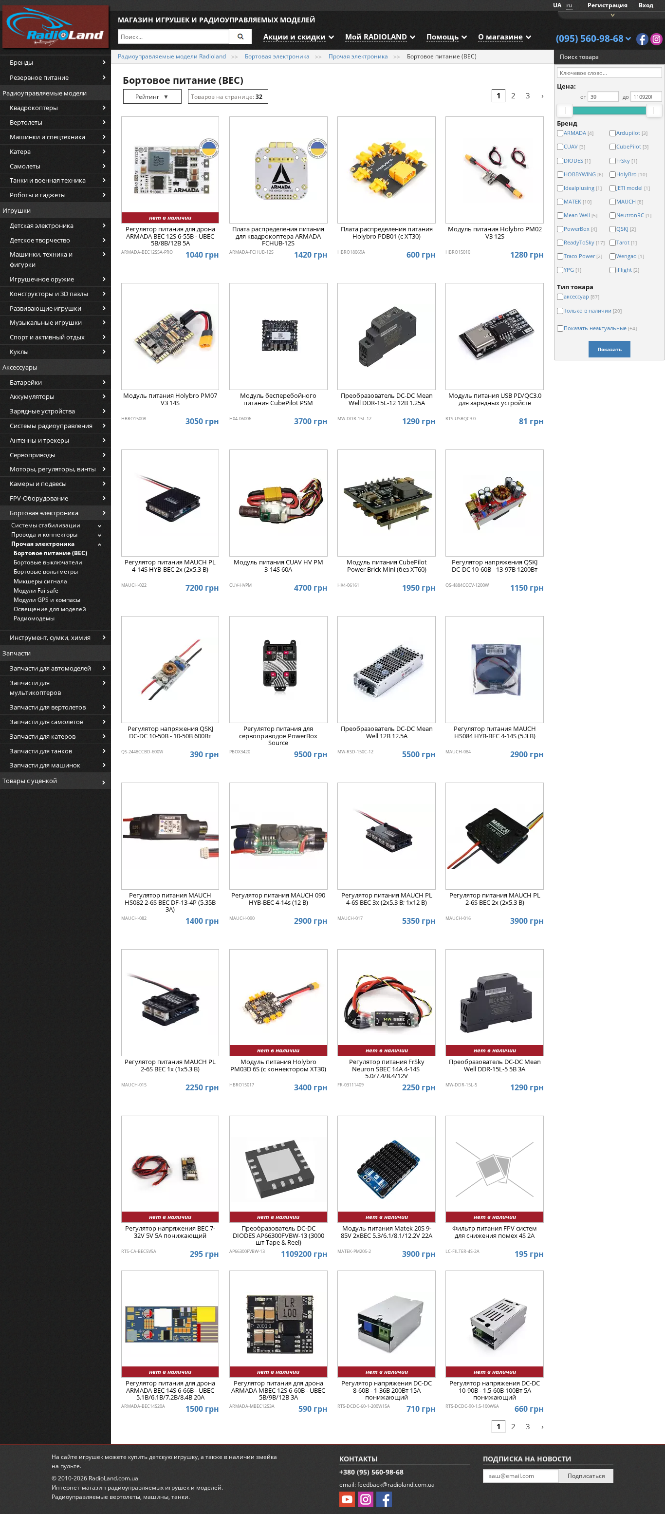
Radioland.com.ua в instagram (656, 39)
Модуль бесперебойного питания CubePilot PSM (278, 399)
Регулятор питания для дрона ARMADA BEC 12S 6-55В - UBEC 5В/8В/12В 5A (170, 236)
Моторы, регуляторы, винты (53, 469)
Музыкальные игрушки (46, 322)
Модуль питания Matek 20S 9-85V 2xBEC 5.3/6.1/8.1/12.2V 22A (386, 1232)
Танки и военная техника (48, 180)
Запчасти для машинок (45, 765)
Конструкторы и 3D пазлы (49, 293)
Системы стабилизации (45, 525)
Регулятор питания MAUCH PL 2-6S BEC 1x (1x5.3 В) (170, 1065)
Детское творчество (40, 240)
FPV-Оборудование (39, 498)
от (583, 96)
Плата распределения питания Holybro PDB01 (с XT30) (387, 232)
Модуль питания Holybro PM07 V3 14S (170, 399)
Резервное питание (39, 77)
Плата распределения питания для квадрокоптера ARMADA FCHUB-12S (278, 236)
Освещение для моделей (50, 609)
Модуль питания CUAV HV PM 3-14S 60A (278, 566)
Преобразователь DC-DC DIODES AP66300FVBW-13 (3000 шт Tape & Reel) (278, 1236)
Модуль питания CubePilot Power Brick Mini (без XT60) (387, 566)
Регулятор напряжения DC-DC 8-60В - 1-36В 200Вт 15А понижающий (386, 1391)
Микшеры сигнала (40, 581)
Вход (646, 5)
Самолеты (25, 166)
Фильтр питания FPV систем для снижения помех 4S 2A (494, 1232)
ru (569, 5)
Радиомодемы (34, 618)
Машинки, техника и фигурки (41, 259)
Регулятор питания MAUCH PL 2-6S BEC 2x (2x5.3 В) (494, 899)
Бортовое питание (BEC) (50, 553)
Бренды (21, 62)
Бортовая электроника (44, 512)
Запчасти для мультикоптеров (35, 687)
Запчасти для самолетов (46, 721)
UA (557, 5)
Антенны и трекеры (39, 440)
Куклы (19, 351)
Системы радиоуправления (51, 425)
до (626, 96)
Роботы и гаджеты (38, 194)
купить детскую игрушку (163, 1457)
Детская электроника (42, 225)
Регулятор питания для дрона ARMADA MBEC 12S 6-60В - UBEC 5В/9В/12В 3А (278, 1391)
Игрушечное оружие (42, 279)
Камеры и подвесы (38, 483)
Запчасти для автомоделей (50, 668)
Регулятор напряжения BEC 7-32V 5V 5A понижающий (170, 1232)
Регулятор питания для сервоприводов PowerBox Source (278, 736)
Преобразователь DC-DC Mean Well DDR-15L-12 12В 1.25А (387, 399)
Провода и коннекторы (44, 534)
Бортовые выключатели (48, 562)
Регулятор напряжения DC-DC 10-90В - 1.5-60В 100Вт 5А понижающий (494, 1391)
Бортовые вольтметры (46, 571)
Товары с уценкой (29, 780)
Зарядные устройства (42, 411)
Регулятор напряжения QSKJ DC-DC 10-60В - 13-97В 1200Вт (494, 566)
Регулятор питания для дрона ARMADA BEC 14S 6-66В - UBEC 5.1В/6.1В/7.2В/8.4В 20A (170, 1391)
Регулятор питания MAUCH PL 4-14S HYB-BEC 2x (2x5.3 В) (170, 566)
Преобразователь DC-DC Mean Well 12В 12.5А (387, 732)
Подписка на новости (527, 1458)
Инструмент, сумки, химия (50, 637)
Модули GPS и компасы (47, 600)
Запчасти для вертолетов (48, 707)
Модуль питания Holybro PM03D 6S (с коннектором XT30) (278, 1065)
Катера (20, 151)
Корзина (611, 14)
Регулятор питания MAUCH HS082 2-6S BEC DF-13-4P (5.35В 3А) (170, 903)
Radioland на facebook (642, 39)
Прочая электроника (42, 544)
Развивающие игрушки (45, 308)
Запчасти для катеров (42, 736)
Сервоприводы (32, 454)
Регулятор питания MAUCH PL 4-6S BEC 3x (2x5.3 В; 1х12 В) (386, 899)
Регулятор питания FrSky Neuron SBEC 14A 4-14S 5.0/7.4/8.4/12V (387, 1069)
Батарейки (26, 382)
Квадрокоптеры (34, 107)
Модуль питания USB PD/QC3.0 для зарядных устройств (494, 399)
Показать (610, 349)
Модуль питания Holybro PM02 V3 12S (495, 232)
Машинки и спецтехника (47, 136)
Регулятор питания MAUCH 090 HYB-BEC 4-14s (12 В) (278, 899)
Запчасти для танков (41, 751)
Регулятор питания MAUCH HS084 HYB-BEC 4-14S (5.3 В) (495, 732)
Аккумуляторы (32, 396)
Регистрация (608, 5)
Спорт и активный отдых (47, 337)
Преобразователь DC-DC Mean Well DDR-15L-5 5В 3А (495, 1065)
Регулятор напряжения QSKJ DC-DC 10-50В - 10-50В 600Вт (170, 732)
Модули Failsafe (36, 590)
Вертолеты (26, 122)
